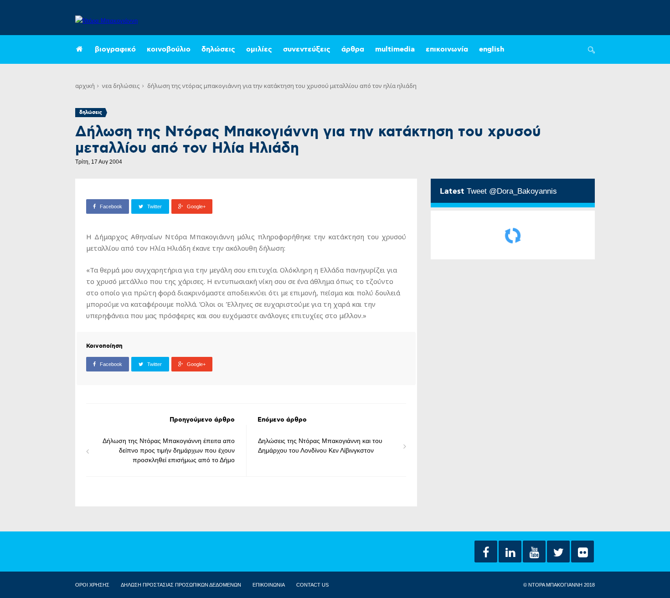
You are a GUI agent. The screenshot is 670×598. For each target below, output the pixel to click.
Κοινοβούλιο (169, 49)
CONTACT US (312, 585)
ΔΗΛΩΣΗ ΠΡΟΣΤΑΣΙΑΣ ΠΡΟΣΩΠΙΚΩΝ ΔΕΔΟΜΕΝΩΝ (181, 585)
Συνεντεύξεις (306, 49)
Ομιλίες (259, 49)
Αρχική (85, 86)
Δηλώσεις (218, 49)
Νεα (107, 86)
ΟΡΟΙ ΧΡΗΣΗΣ (92, 585)
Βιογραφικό (115, 49)
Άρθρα (352, 49)
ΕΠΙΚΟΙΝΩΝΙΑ (269, 585)
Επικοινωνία (447, 49)
